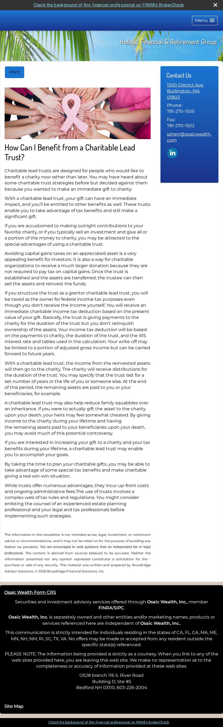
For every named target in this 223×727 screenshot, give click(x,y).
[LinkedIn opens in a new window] (172, 152)
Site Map (13, 706)
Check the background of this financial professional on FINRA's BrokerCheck (108, 5)
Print (14, 72)
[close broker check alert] (215, 5)
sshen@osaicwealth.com (189, 137)
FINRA (105, 607)
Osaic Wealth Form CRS (30, 592)
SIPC (119, 607)
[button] (205, 20)
